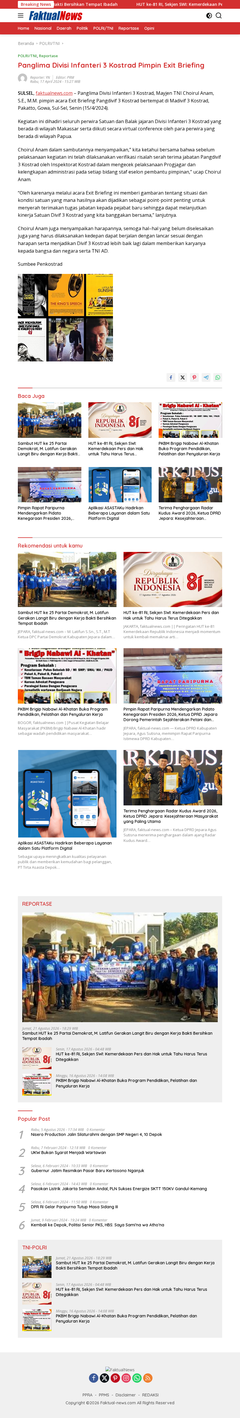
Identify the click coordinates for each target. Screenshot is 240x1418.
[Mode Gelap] (209, 15)
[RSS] (147, 1378)
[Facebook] (93, 1378)
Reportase (48, 55)
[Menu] (22, 15)
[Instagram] (126, 1378)
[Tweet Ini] (182, 377)
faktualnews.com (54, 93)
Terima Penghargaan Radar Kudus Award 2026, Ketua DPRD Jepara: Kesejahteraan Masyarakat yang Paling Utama (190, 513)
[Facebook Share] (171, 377)
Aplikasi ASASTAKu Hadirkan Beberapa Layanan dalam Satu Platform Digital (119, 513)
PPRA (87, 1395)
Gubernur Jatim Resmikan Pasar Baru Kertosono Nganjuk (87, 1170)
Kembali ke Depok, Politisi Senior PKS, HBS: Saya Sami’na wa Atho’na (97, 1225)
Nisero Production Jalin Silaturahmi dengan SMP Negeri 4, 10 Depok (96, 1134)
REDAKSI (150, 1395)
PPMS (104, 1395)
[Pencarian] (218, 15)
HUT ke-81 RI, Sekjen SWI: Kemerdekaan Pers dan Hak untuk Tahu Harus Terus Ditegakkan (115, 449)
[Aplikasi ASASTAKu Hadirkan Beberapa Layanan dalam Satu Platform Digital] (120, 484)
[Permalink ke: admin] (22, 78)
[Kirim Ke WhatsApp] (217, 377)
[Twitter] (104, 1378)
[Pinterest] (115, 1378)
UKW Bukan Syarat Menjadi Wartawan (68, 1152)
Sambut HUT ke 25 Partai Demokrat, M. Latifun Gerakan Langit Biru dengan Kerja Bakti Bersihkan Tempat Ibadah (48, 449)
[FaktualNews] (55, 15)
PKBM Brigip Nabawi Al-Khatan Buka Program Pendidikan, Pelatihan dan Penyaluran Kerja (189, 449)
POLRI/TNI (27, 55)
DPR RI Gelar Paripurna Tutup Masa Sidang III (74, 1206)
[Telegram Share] (206, 377)
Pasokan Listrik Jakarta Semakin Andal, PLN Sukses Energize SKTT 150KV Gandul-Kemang (119, 1188)
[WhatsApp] (137, 1378)
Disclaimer (126, 1395)
